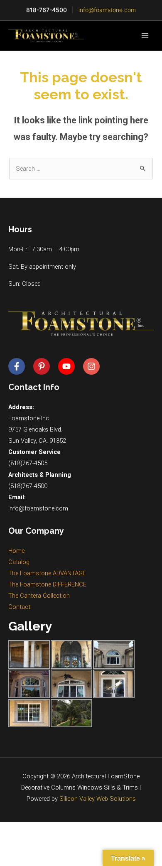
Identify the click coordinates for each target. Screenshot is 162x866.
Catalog (18, 562)
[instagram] (92, 366)
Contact (19, 607)
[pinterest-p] (44, 366)
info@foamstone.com (107, 9)
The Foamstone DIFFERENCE (47, 584)
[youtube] (69, 366)
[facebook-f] (20, 366)
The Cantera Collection (39, 595)
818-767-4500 (46, 9)
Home (16, 550)
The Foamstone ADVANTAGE (47, 573)
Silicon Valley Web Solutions (97, 798)
